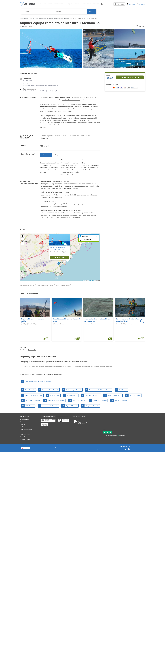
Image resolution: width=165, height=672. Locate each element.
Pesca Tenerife (54, 395)
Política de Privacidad (25, 437)
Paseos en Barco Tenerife (50, 390)
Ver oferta (85, 236)
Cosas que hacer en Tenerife (62, 285)
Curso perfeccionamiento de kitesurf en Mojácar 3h (97, 320)
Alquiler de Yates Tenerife (56, 400)
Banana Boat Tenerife (33, 400)
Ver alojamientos (87, 239)
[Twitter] (126, 450)
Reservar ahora (60, 258)
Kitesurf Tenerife (135, 395)
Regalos (96, 4)
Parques (69, 4)
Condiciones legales (25, 434)
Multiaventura (59, 4)
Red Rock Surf (32, 350)
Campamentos (86, 4)
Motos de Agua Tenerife (73, 390)
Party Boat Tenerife (79, 400)
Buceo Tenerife (30, 390)
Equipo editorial (24, 432)
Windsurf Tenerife (121, 400)
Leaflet (83, 280)
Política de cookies (25, 439)
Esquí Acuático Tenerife (50, 406)
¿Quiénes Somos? (24, 419)
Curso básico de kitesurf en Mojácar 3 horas (66, 320)
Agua (39, 4)
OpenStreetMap (90, 280)
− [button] (22, 239)
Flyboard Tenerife (71, 406)
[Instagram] (129, 450)
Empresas (132, 4)
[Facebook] (121, 450)
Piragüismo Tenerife (92, 406)
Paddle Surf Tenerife (114, 395)
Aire (44, 4)
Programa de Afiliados (26, 429)
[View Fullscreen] (22, 243)
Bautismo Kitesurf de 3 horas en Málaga (32, 320)
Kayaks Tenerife (72, 395)
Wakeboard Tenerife (100, 400)
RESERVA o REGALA (130, 77)
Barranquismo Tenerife (92, 395)
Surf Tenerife (123, 390)
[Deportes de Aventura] (27, 4)
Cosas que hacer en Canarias (45, 285)
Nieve (50, 4)
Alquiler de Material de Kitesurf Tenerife (38, 382)
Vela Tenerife (30, 406)
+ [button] (22, 236)
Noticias (22, 422)
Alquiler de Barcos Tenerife (33, 395)
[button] (142, 321)
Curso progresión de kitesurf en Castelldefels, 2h (127, 320)
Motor (77, 4)
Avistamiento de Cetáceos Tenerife (100, 390)
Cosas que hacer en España (27, 285)
